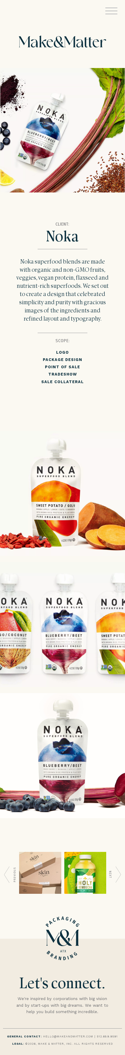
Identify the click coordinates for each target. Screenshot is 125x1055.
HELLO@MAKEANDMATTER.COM (68, 1036)
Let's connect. (62, 984)
